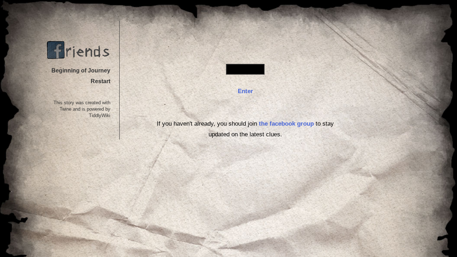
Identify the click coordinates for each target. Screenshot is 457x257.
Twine (65, 109)
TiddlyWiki (99, 115)
